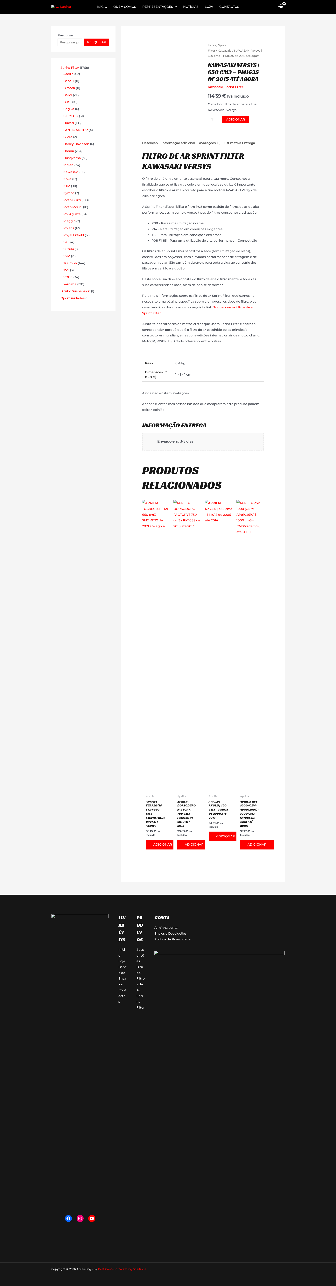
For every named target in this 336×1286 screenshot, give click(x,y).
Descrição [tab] (150, 143)
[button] (175, 7)
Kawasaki (225, 50)
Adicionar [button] (162, 844)
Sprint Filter (234, 87)
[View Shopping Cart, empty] (280, 7)
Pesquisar (65, 35)
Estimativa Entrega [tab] (239, 143)
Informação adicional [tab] (178, 143)
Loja (121, 961)
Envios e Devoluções (170, 933)
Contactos (122, 995)
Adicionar (235, 119)
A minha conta (166, 928)
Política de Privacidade (172, 939)
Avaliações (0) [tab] (209, 143)
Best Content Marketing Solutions (122, 1269)
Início (212, 45)
